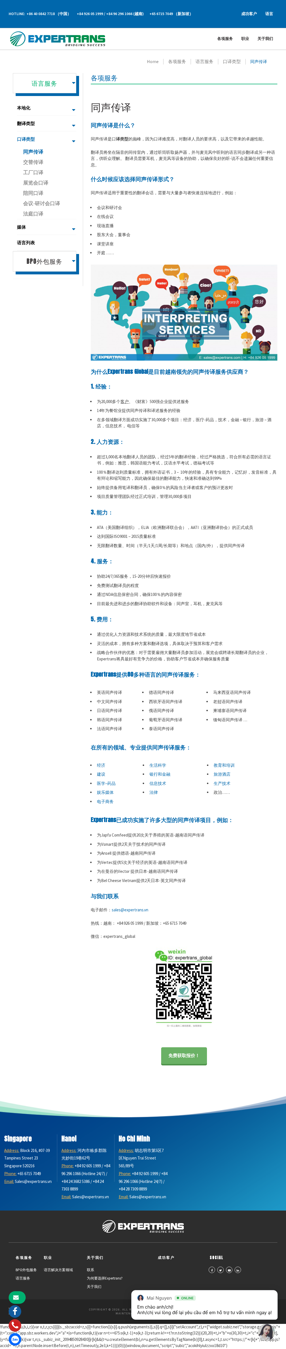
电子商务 (105, 801)
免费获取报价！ (184, 1055)
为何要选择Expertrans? (105, 1278)
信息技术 (157, 783)
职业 (245, 38)
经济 (101, 765)
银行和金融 (159, 774)
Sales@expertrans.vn (33, 1181)
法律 (153, 792)
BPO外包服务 (26, 1269)
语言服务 (23, 1278)
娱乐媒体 (105, 792)
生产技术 (222, 783)
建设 (101, 774)
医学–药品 (106, 783)
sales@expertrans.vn (130, 909)
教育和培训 (224, 765)
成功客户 (249, 13)
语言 (269, 13)
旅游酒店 (222, 774)
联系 (90, 1269)
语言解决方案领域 (58, 1269)
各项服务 (225, 38)
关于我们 (265, 38)
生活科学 (157, 765)
